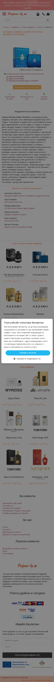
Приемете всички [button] (28, 353)
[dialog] (27, 341)
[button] (27, 358)
